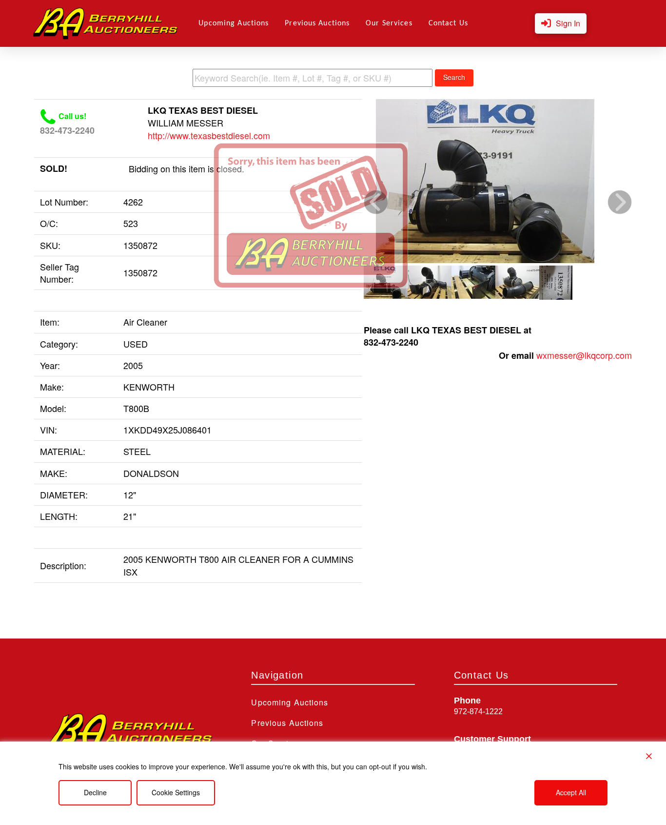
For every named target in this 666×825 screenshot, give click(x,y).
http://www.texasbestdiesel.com (209, 135)
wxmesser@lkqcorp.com (584, 355)
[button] (561, 23)
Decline (95, 792)
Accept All (571, 792)
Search (454, 77)
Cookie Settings (176, 792)
